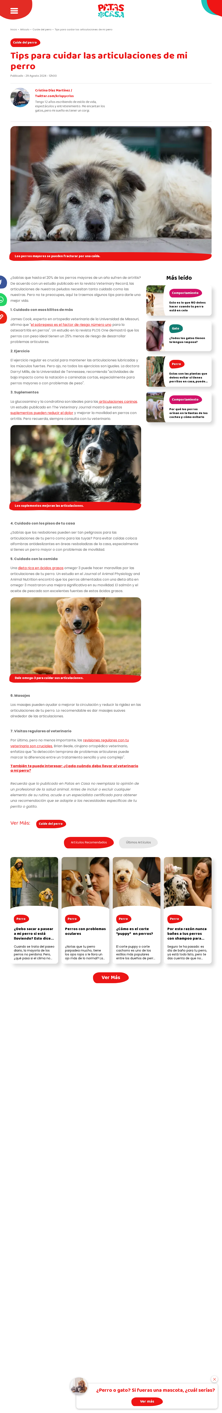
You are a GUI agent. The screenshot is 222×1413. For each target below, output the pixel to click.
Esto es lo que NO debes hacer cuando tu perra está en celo (187, 306)
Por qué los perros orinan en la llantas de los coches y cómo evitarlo (188, 413)
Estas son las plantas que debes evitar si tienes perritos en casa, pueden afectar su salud (188, 379)
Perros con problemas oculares (85, 931)
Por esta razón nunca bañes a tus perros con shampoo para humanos (187, 936)
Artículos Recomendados (89, 842)
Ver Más (111, 977)
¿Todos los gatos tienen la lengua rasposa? (187, 340)
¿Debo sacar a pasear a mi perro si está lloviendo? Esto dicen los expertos (33, 936)
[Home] (111, 11)
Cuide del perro (25, 42)
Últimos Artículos (138, 842)
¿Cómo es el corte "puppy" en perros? (134, 931)
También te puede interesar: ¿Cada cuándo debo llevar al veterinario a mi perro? (74, 768)
